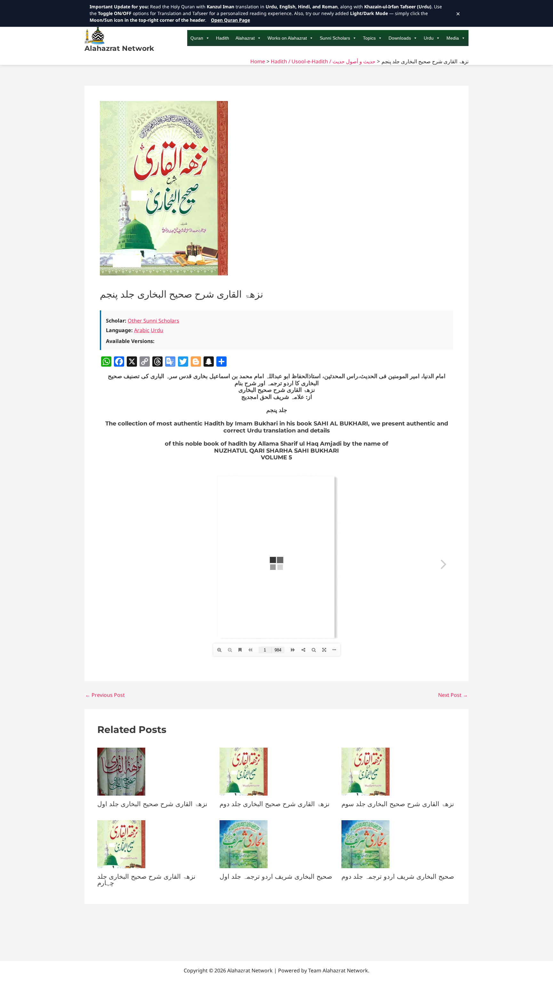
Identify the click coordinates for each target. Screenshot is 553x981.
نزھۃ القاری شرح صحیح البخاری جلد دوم (275, 804)
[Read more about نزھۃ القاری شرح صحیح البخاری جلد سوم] (365, 771)
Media (452, 38)
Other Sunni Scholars (153, 320)
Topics (369, 38)
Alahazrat (245, 38)
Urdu (429, 38)
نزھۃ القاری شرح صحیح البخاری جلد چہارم (146, 880)
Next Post (453, 694)
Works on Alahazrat (287, 38)
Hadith (222, 38)
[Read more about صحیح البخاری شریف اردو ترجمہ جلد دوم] (365, 843)
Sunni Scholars (335, 38)
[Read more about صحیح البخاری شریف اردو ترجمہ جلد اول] (244, 843)
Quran (196, 38)
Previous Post (105, 694)
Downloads (400, 38)
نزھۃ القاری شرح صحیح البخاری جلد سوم (397, 804)
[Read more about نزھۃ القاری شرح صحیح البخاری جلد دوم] (244, 771)
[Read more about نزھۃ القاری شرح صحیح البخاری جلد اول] (121, 771)
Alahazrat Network (119, 48)
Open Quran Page (230, 20)
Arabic (141, 330)
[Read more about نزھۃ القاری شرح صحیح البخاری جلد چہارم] (121, 843)
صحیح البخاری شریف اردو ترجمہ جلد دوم (397, 876)
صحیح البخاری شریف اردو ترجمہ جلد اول (276, 876)
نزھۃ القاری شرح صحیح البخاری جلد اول (152, 804)
